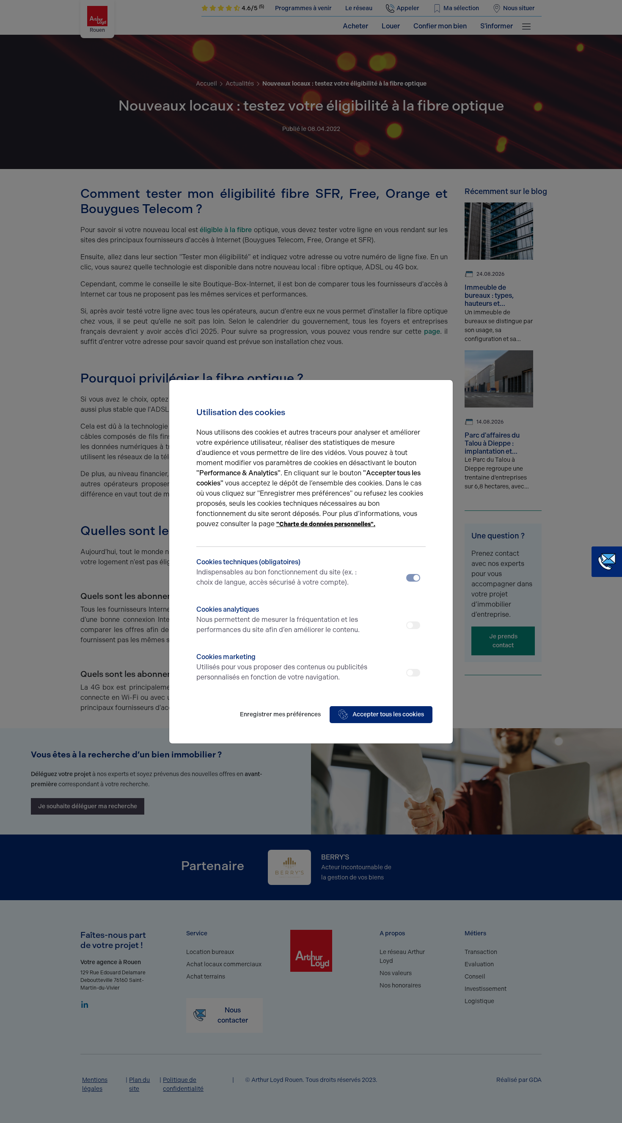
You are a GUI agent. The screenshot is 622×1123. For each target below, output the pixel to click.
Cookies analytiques (278, 619)
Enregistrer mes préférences (280, 714)
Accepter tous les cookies (388, 714)
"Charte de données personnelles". (325, 524)
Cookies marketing (281, 667)
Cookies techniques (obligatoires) (276, 572)
